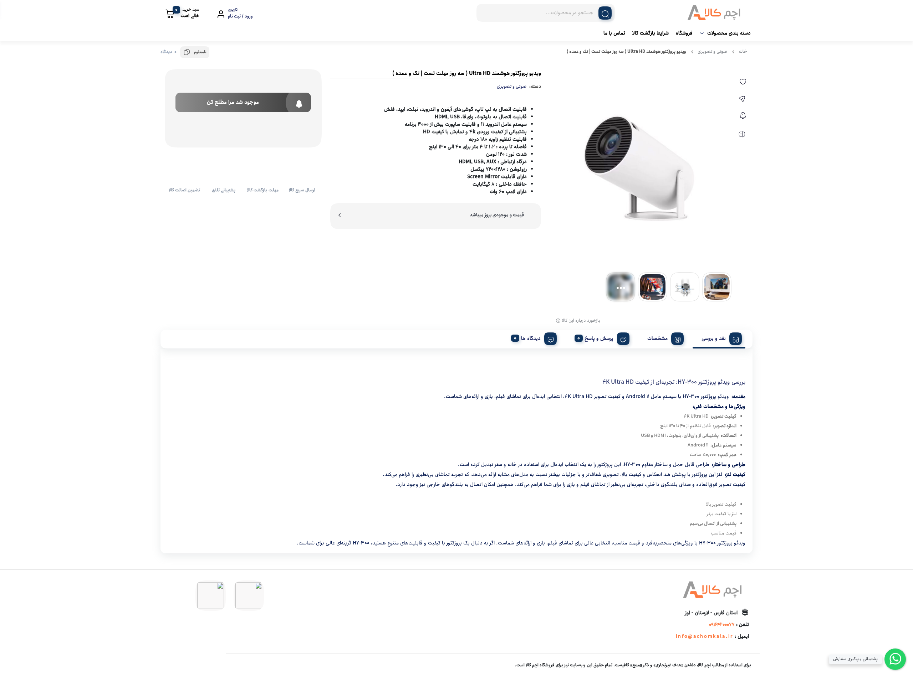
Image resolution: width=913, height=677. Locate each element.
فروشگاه (684, 33)
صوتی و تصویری (712, 51)
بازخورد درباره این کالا (581, 320)
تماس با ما (614, 33)
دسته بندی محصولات (729, 33)
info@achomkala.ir (704, 636)
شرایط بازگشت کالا (650, 33)
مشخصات (657, 338)
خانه (743, 51)
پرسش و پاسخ (599, 338)
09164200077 (722, 625)
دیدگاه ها (531, 338)
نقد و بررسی (714, 338)
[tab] (719, 337)
